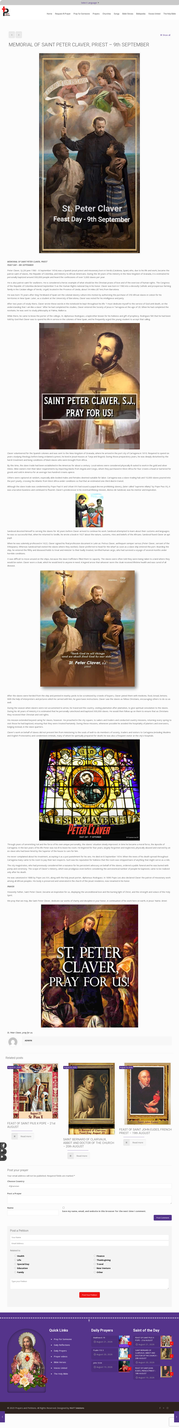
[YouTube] (163, 1408)
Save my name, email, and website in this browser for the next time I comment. (104, 1211)
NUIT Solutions (77, 1408)
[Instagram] (167, 1408)
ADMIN (28, 1040)
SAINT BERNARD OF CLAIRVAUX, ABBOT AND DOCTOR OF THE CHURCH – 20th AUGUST (88, 1143)
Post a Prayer (14, 1193)
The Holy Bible (61, 1373)
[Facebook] (159, 1408)
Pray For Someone (63, 1339)
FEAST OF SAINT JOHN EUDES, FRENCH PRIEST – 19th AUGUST (145, 1131)
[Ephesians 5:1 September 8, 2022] (2, 1416)
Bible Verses (60, 1362)
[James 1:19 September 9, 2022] (176, 1416)
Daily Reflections (62, 1344)
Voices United (60, 1368)
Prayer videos (60, 1356)
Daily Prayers (60, 1350)
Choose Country (15, 1181)
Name (10, 1207)
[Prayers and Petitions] (7, 11)
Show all (166, 35)
